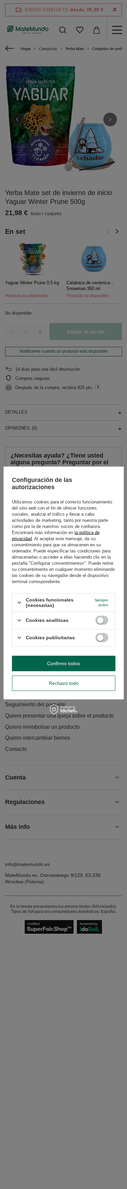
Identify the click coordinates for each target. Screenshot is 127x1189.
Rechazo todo (64, 683)
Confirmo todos (63, 663)
